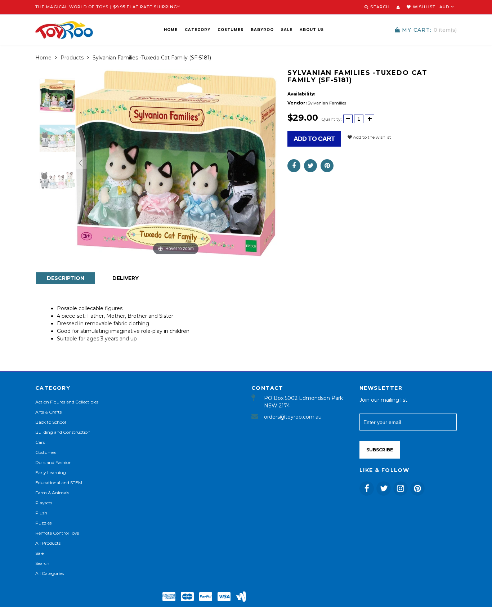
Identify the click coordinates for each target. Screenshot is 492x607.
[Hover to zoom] (176, 163)
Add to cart (314, 138)
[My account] (398, 7)
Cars (40, 442)
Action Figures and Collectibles (66, 402)
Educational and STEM (58, 482)
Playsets (43, 502)
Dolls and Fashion (53, 462)
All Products (48, 543)
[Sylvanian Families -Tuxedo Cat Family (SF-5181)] (58, 95)
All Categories (49, 573)
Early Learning (50, 472)
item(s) (429, 30)
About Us (312, 29)
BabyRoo (262, 29)
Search (42, 563)
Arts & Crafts (48, 412)
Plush (41, 512)
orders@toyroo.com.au (293, 417)
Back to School (50, 422)
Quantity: (331, 119)
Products (72, 57)
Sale (286, 29)
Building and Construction (62, 432)
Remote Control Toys (57, 533)
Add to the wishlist (371, 137)
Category (197, 29)
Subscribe (379, 449)
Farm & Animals (52, 492)
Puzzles (43, 523)
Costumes (230, 29)
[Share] (293, 165)
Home (171, 29)
